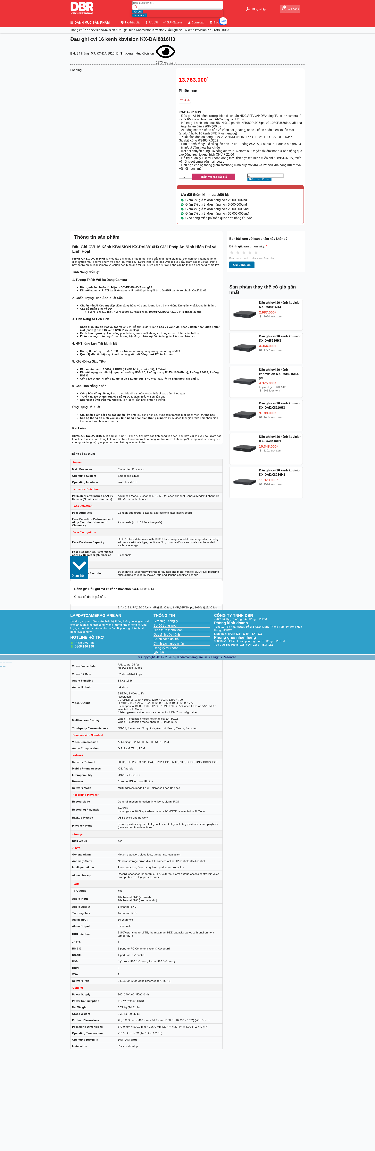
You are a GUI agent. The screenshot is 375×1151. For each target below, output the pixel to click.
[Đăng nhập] (248, 9)
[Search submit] (135, 7)
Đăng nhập (259, 9)
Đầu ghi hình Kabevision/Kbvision (140, 30)
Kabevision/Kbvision (101, 30)
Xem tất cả (140, 15)
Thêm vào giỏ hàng (259, 179)
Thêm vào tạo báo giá (214, 176)
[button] (79, 567)
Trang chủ (77, 30)
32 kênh (185, 100)
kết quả (138, 11)
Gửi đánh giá (242, 264)
